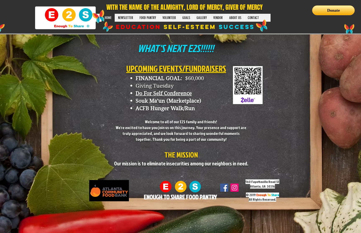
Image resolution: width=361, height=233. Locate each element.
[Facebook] (224, 188)
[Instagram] (234, 188)
